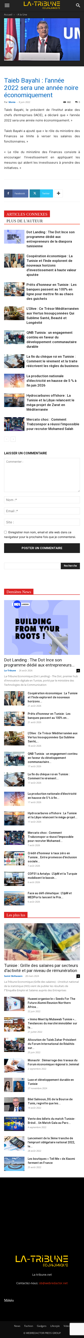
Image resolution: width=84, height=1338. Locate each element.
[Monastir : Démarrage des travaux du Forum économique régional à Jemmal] (14, 1065)
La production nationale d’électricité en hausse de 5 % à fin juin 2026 (51, 380)
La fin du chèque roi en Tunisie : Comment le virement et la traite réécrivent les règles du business (53, 361)
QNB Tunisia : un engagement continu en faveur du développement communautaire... (52, 757)
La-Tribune (10, 670)
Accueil (8, 14)
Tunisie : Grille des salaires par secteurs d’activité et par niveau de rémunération (41, 968)
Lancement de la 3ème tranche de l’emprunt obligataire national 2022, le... (51, 1142)
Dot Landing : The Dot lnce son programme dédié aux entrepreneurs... (39, 662)
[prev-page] (6, 439)
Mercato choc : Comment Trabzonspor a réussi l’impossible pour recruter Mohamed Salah (53, 424)
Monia (12, 102)
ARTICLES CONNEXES (27, 214)
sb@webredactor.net (53, 1283)
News (17, 1326)
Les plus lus (16, 915)
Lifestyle (55, 1326)
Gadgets (41, 1326)
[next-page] (13, 439)
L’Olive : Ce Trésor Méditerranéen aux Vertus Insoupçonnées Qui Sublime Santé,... (52, 737)
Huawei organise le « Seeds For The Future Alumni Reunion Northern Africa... (51, 1003)
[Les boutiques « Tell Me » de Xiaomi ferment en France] (14, 1164)
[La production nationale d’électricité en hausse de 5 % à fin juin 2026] (14, 381)
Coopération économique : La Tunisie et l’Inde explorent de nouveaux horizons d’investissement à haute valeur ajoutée (51, 265)
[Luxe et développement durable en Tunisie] (14, 1085)
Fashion (28, 1326)
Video (67, 1326)
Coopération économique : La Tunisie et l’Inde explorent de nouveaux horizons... (52, 697)
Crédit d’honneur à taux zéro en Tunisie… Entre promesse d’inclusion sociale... (52, 857)
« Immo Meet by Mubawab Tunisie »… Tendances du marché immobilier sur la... (52, 1023)
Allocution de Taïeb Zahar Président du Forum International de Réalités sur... (52, 1044)
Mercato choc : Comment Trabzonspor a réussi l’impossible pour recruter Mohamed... (50, 836)
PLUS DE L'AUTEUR (25, 221)
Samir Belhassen (13, 975)
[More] (58, 193)
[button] (6, 5)
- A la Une (21, 14)
